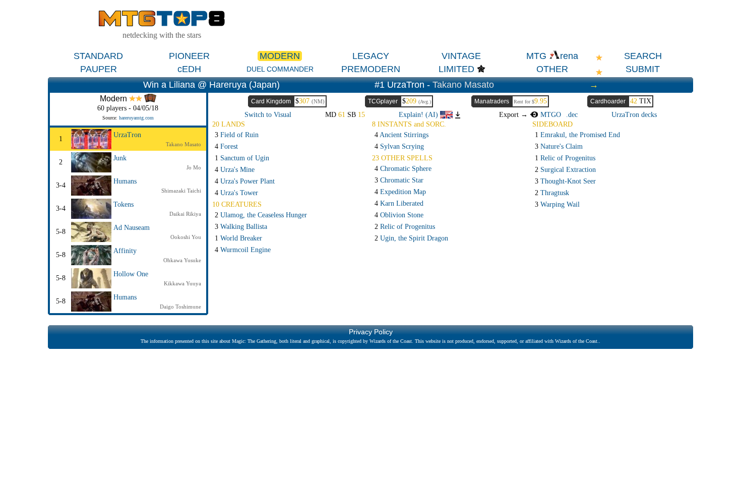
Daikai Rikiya (185, 214)
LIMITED (456, 69)
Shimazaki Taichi (181, 191)
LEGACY (370, 56)
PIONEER (189, 56)
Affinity (125, 251)
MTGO (549, 114)
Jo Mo (194, 167)
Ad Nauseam (131, 227)
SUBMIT (643, 69)
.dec (572, 114)
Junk (120, 158)
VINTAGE (461, 56)
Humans (125, 181)
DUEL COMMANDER (280, 69)
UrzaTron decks (634, 114)
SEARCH (643, 56)
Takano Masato (463, 85)
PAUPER (98, 69)
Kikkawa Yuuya (182, 283)
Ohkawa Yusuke (182, 260)
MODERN (280, 56)
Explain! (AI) (419, 114)
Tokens (123, 204)
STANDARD (98, 56)
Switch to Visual (267, 114)
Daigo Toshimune (180, 307)
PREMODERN (370, 69)
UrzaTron (127, 135)
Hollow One (130, 274)
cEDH (189, 69)
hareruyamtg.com (136, 117)
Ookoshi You (185, 237)
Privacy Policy (371, 332)
